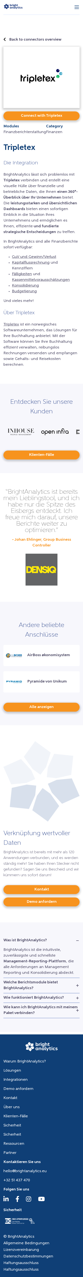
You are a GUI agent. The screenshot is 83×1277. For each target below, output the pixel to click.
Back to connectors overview (35, 40)
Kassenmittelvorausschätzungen (41, 280)
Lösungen (12, 1071)
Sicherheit (12, 1126)
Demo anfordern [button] (42, 902)
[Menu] (77, 7)
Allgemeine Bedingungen (26, 1243)
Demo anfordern (18, 1089)
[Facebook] (17, 1201)
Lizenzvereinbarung (21, 1250)
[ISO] (19, 1224)
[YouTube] (41, 1201)
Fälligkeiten (22, 274)
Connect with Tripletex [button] (41, 116)
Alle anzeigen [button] (41, 707)
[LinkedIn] (6, 1201)
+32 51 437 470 (16, 1180)
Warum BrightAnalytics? (24, 1062)
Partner (9, 1153)
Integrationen (15, 1080)
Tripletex (11, 325)
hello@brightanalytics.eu (25, 1171)
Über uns (11, 1107)
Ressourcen (13, 1144)
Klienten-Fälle (15, 1116)
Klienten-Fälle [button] (41, 455)
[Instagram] (28, 1201)
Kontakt (10, 1098)
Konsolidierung (25, 286)
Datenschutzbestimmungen (28, 1257)
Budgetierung (24, 291)
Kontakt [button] (41, 890)
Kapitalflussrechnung (31, 263)
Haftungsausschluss (21, 1263)
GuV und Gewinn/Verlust (34, 257)
